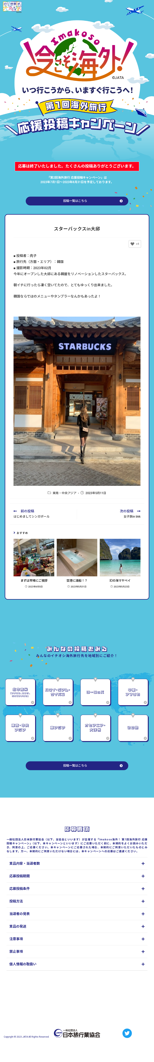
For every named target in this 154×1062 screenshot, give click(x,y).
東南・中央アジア (64, 493)
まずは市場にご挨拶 (34, 580)
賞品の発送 (17, 926)
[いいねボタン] (132, 244)
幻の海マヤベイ (120, 580)
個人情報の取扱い (22, 964)
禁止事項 (16, 951)
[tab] (77, 863)
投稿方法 (16, 901)
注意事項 (16, 939)
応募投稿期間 (19, 876)
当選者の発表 (19, 914)
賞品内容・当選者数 (24, 863)
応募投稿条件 (19, 889)
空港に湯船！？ (77, 580)
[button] (77, 201)
